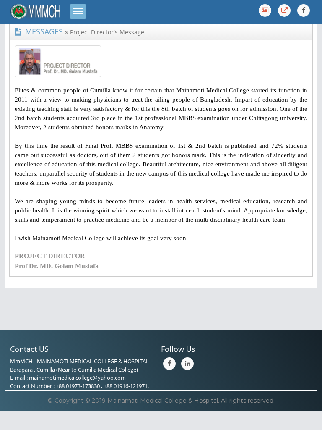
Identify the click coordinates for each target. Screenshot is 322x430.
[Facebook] (303, 10)
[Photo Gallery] (265, 10)
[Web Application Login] (284, 10)
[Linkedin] (187, 363)
